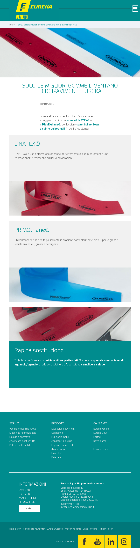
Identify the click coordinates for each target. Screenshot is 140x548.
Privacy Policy (106, 528)
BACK (12, 24)
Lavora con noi (101, 449)
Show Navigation (135, 8)
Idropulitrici (57, 453)
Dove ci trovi (15, 528)
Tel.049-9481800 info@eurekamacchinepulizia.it (77, 506)
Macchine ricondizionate (22, 432)
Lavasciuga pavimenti (63, 428)
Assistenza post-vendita (22, 441)
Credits (93, 528)
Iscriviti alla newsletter (34, 528)
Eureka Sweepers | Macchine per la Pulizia (67, 528)
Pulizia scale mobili (19, 445)
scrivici (29, 508)
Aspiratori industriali (62, 441)
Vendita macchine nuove (22, 428)
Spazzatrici (57, 432)
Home (19, 24)
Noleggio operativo (19, 437)
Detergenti (56, 457)
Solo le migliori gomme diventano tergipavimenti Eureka (50, 24)
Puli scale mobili (60, 437)
